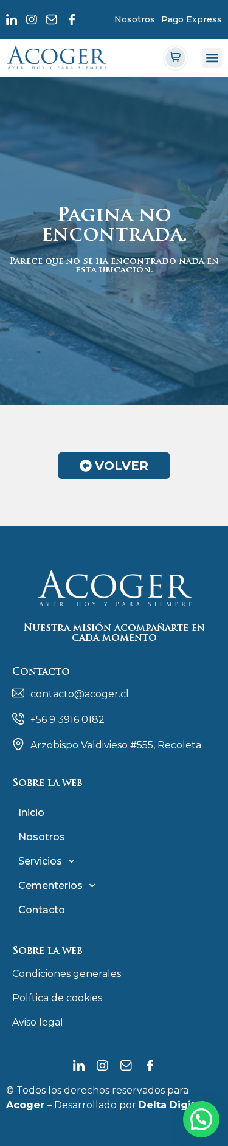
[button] (212, 58)
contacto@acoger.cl (79, 694)
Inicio (31, 812)
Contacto (41, 910)
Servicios (40, 861)
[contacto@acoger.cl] (18, 693)
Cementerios (50, 885)
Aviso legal (37, 1022)
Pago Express (191, 19)
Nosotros (134, 19)
